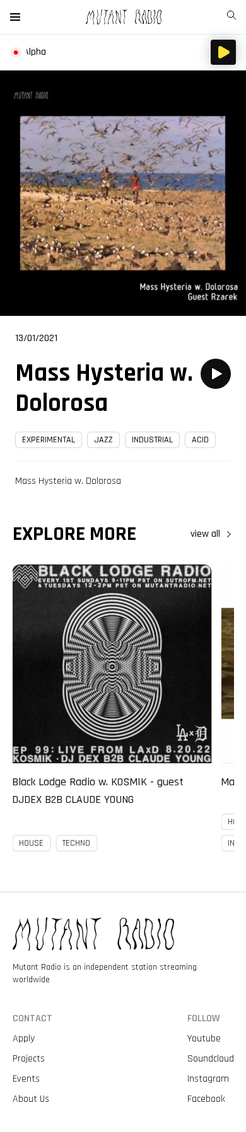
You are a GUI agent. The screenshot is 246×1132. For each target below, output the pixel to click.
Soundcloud (210, 1058)
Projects (29, 1058)
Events (26, 1078)
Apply (24, 1038)
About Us (31, 1099)
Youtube (204, 1038)
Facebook (206, 1099)
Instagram (208, 1078)
